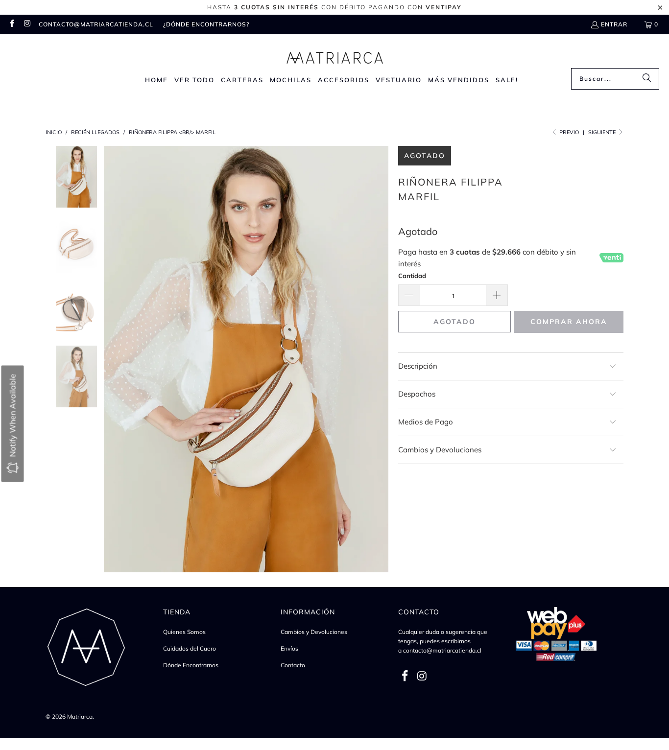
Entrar (614, 24)
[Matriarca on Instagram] (27, 24)
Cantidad (412, 276)
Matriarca (80, 716)
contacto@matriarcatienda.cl (96, 24)
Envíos (289, 648)
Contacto (293, 665)
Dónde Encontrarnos (190, 665)
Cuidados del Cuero (189, 648)
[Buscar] (647, 79)
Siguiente (602, 132)
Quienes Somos (184, 631)
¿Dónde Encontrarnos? (206, 24)
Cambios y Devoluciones (314, 631)
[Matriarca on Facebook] (11, 24)
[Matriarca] (335, 53)
